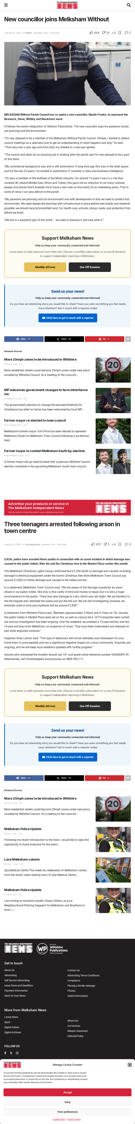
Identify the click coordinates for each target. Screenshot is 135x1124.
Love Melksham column (22, 859)
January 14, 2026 (14, 399)
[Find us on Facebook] (5, 1053)
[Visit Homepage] (67, 5)
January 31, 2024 (12, 33)
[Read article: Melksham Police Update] (113, 839)
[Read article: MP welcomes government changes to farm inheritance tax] (113, 400)
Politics (28, 33)
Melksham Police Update (22, 829)
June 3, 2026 (11, 895)
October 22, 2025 (14, 425)
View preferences (67, 1111)
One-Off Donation (90, 267)
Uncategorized (32, 544)
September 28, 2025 (15, 456)
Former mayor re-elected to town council (35, 420)
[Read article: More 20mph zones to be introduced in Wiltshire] (113, 370)
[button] (129, 1065)
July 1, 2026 (11, 834)
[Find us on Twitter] (11, 1053)
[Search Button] (129, 5)
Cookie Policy (59, 1119)
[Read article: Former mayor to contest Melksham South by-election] (113, 461)
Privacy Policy (74, 1119)
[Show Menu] (6, 5)
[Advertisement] (67, 486)
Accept (67, 1092)
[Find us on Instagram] (17, 1053)
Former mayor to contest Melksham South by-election (44, 451)
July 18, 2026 (12, 364)
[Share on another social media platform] (128, 339)
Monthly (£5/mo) (45, 267)
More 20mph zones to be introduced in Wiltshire (40, 359)
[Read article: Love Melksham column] (113, 870)
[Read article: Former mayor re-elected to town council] (113, 431)
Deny (67, 1102)
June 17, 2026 (12, 864)
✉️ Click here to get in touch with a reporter (68, 318)
